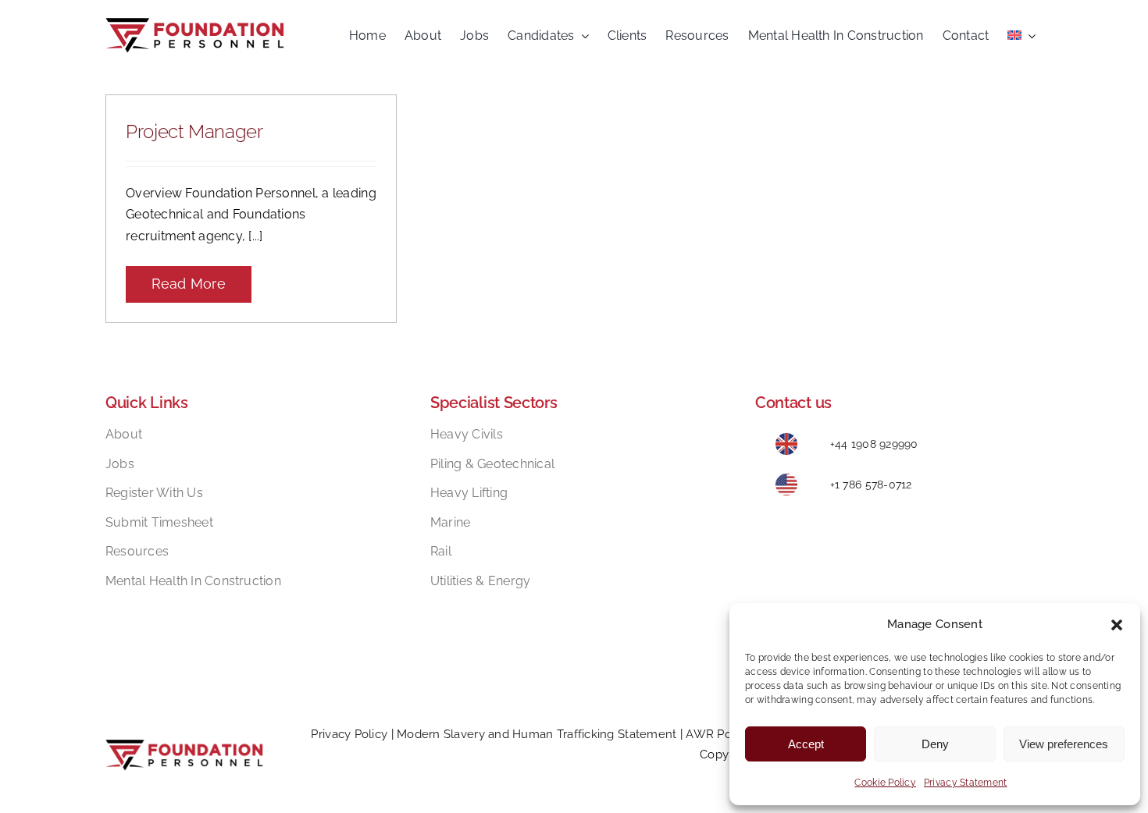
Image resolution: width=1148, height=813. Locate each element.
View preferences (1063, 744)
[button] (1117, 625)
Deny (935, 744)
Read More (189, 283)
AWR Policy (718, 734)
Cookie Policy (885, 782)
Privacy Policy (349, 734)
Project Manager (194, 131)
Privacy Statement (965, 782)
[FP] (194, 24)
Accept (806, 744)
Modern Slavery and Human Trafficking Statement (536, 734)
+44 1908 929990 (874, 444)
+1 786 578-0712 (871, 484)
